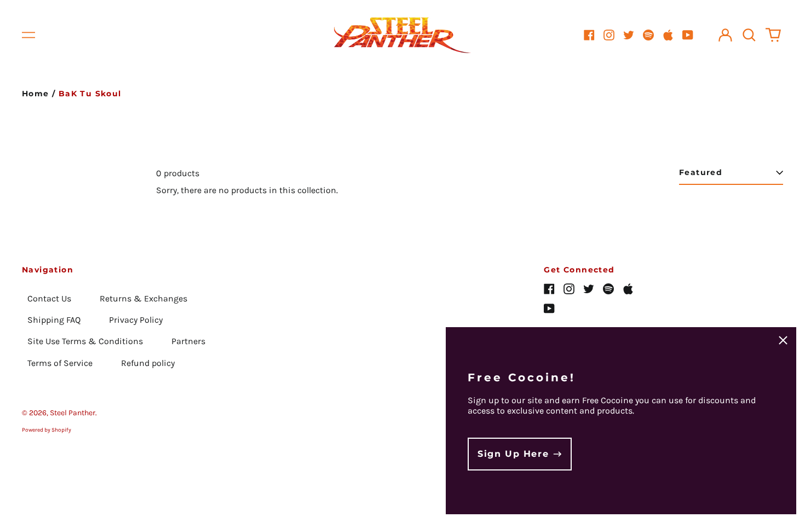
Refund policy (148, 363)
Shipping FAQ (54, 320)
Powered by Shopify (46, 430)
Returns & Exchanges (143, 298)
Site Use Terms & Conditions (85, 341)
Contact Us (49, 298)
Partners (188, 341)
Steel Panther (72, 412)
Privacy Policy (136, 320)
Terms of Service (60, 363)
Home (35, 93)
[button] (749, 35)
